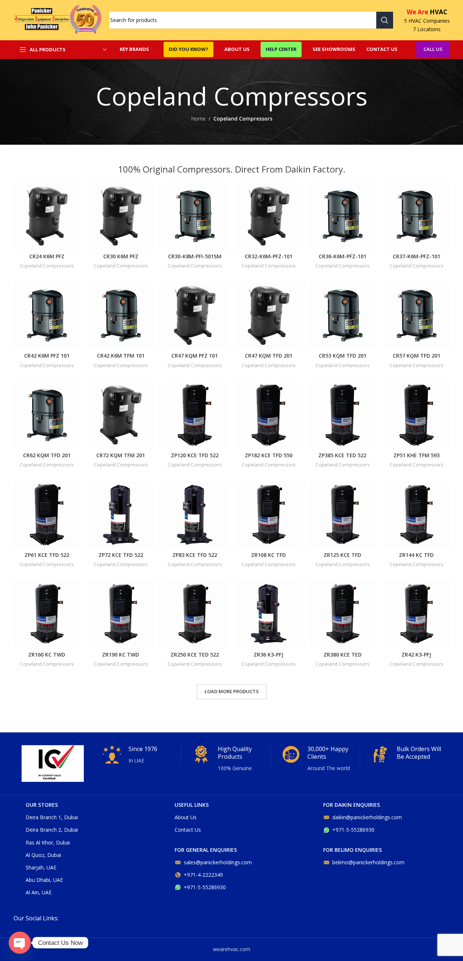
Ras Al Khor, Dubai (48, 842)
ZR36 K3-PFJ (268, 654)
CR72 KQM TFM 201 (120, 455)
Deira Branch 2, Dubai (52, 829)
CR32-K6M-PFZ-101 (268, 256)
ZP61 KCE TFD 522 (47, 554)
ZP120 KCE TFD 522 (195, 455)
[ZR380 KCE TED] (342, 614)
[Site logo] (58, 19)
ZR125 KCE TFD (342, 554)
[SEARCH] (384, 20)
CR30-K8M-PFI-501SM (194, 256)
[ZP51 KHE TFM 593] (416, 415)
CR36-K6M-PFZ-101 (342, 256)
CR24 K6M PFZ (46, 256)
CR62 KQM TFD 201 (47, 455)
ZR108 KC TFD (268, 554)
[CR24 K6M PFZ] (47, 216)
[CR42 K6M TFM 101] (120, 315)
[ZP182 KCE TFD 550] (268, 415)
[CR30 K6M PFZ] (120, 216)
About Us (186, 817)
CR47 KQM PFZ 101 (194, 355)
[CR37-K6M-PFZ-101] (416, 216)
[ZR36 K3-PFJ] (268, 614)
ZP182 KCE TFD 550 (268, 455)
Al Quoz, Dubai (43, 854)
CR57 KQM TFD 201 (416, 355)
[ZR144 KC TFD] (416, 514)
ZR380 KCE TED (343, 654)
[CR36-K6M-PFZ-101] (342, 216)
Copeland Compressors (47, 265)
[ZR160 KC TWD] (47, 614)
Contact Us (188, 829)
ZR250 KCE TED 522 (195, 654)
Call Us (433, 49)
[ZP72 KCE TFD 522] (120, 514)
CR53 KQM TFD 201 (342, 355)
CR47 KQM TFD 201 (268, 355)
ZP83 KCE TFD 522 (194, 554)
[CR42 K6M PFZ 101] (47, 315)
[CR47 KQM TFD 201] (268, 315)
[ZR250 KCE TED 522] (194, 614)
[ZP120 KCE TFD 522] (194, 415)
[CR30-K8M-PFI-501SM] (194, 216)
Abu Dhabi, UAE (44, 879)
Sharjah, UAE (41, 867)
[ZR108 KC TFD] (268, 514)
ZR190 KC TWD (120, 654)
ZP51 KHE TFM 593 (416, 455)
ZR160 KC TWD (46, 654)
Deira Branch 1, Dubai (52, 817)
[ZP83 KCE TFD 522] (194, 514)
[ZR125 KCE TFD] (342, 514)
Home (198, 118)
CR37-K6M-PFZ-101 (416, 256)
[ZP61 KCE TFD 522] (47, 514)
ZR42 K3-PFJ (416, 654)
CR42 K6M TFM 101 (121, 355)
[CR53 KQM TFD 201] (342, 315)
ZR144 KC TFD (416, 554)
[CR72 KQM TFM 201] (120, 415)
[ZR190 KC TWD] (120, 614)
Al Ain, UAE (39, 892)
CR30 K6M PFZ (120, 256)
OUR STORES (42, 804)
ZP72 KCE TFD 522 (120, 554)
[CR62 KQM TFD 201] (47, 415)
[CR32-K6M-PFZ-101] (268, 216)
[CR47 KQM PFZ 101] (194, 315)
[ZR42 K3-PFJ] (416, 614)
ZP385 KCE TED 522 (342, 455)
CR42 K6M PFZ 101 (47, 355)
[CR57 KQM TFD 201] (416, 315)
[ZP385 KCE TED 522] (342, 415)
